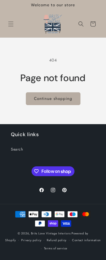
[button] (11, 24)
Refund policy (57, 240)
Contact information (86, 240)
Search (17, 149)
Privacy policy (31, 240)
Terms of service (55, 248)
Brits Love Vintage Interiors (51, 233)
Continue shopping (53, 99)
